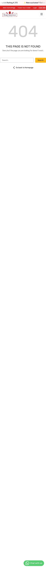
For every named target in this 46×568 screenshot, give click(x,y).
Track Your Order (24, 8)
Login (35, 8)
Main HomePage (9, 8)
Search (41, 60)
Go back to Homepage (24, 68)
